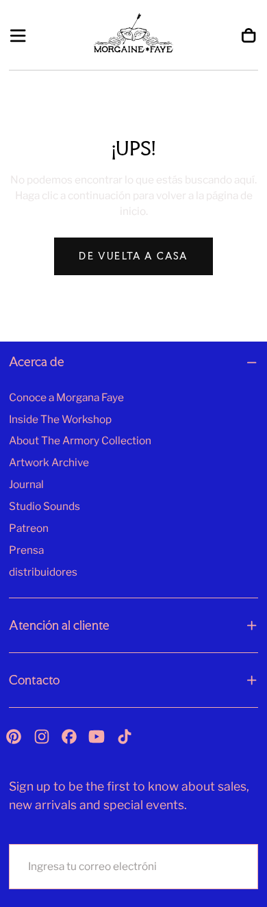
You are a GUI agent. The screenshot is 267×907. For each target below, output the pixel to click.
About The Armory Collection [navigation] (80, 440)
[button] (18, 35)
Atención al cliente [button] (59, 625)
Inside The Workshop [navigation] (60, 419)
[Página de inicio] (134, 35)
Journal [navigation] (26, 484)
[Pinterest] (13, 736)
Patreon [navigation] (29, 528)
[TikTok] (124, 736)
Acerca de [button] (36, 362)
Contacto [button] (34, 680)
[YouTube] (96, 736)
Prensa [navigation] (26, 550)
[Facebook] (69, 736)
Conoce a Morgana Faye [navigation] (66, 397)
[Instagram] (41, 736)
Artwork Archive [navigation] (49, 462)
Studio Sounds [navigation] (44, 506)
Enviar (217, 866)
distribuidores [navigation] (43, 571)
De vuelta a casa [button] (133, 255)
